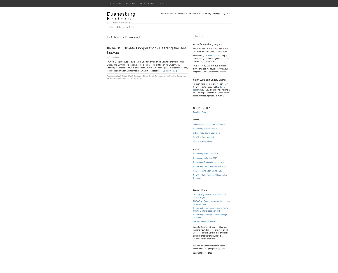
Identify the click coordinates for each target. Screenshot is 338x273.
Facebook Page (199, 112)
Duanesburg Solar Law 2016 (205, 158)
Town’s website (213, 55)
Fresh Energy (177, 76)
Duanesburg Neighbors (121, 16)
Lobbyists (117, 76)
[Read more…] (170, 70)
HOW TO (163, 3)
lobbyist (130, 78)
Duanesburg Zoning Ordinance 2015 (208, 162)
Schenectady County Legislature (206, 132)
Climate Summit (148, 76)
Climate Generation (135, 76)
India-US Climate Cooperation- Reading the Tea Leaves (146, 50)
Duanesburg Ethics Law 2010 (205, 153)
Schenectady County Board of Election (209, 124)
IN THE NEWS (115, 3)
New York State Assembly (204, 137)
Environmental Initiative (163, 76)
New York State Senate (202, 141)
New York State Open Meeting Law (207, 170)
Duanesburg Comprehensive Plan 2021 (209, 166)
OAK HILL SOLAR (146, 3)
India (184, 76)
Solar (111, 27)
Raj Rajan (137, 78)
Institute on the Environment (117, 78)
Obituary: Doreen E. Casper (204, 221)
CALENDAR (130, 3)
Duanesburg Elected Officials (205, 128)
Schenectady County (126, 27)
